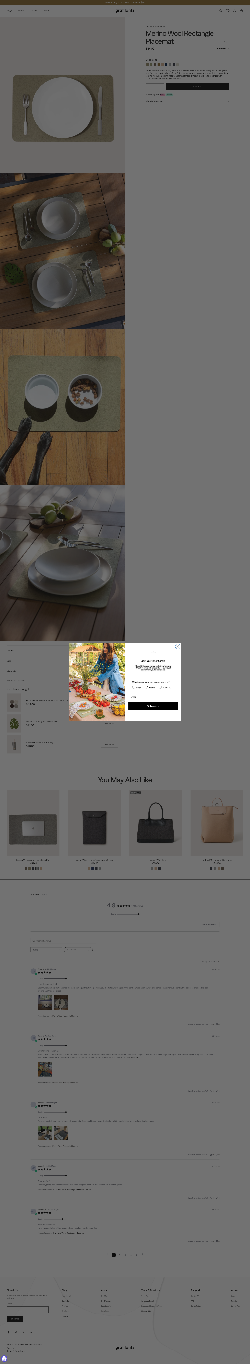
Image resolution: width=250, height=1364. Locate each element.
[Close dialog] (177, 646)
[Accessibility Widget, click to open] (4, 1358)
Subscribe (153, 706)
